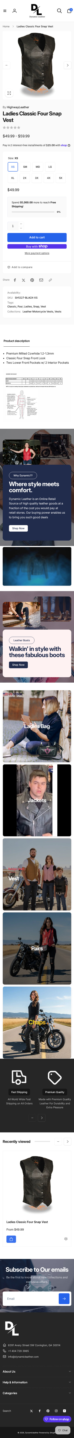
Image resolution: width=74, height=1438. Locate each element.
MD (38, 166)
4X (48, 177)
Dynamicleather (32, 1433)
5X (60, 177)
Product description (17, 341)
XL (12, 177)
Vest (43, 306)
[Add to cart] (11, 1239)
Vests (58, 311)
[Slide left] (6, 65)
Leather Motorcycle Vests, (38, 311)
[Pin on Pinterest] (32, 280)
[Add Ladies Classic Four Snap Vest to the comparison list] (66, 1239)
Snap (36, 306)
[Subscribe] (64, 1298)
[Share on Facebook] (15, 280)
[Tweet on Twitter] (23, 280)
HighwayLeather (16, 107)
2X (24, 177)
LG (50, 166)
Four (20, 306)
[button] (5, 11)
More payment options (37, 253)
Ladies (28, 306)
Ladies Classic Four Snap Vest (27, 1222)
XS (13, 166)
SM (25, 166)
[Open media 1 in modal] (37, 65)
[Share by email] (41, 280)
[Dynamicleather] (12, 1336)
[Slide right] (67, 65)
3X (36, 177)
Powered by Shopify (47, 1433)
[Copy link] (50, 280)
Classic (11, 306)
